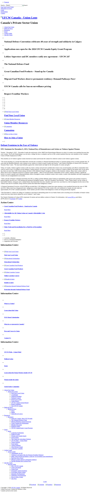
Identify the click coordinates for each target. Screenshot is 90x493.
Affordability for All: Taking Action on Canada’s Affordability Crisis (24, 213)
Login (45, 481)
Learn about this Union (11, 310)
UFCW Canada (15, 487)
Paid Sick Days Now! (17, 458)
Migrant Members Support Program (21, 421)
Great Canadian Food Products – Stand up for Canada (20, 206)
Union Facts (14, 469)
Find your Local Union (11, 255)
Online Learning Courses (11, 275)
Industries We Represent (18, 474)
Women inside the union (11, 379)
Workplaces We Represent (18, 475)
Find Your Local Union (14, 115)
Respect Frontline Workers (12, 220)
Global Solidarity (16, 445)
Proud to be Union (16, 399)
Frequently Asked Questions (19, 470)
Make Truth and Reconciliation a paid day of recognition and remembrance (32, 456)
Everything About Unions (18, 472)
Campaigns (9, 130)
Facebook (12, 198)
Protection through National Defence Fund (17, 289)
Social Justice (15, 437)
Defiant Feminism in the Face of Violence (19, 145)
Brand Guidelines (16, 404)
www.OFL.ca (71, 197)
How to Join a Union (13, 138)
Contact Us (7, 338)
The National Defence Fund (19, 420)
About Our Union (9, 27)
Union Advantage (16, 467)
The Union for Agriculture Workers (21, 439)
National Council (16, 398)
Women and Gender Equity (18, 436)
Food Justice (14, 444)
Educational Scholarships (11, 262)
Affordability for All (16, 453)
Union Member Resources (16, 123)
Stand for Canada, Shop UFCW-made (21, 418)
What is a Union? (9, 303)
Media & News (8, 28)
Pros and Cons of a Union (12, 331)
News (13, 410)
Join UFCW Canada (17, 406)
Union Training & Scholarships (20, 423)
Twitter (20, 198)
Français (6, 2)
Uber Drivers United (17, 447)
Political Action (8, 359)
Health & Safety (9, 282)
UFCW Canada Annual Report (19, 402)
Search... (3, 5)
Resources (7, 30)
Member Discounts (16, 425)
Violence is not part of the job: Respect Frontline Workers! (27, 455)
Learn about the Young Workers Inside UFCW (18, 372)
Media (13, 412)
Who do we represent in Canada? (14, 324)
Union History (15, 401)
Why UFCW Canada (17, 466)
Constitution (14, 395)
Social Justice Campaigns (11, 386)
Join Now (14, 478)
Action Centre (8, 33)
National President (16, 396)
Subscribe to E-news (17, 414)
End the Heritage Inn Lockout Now (21, 461)
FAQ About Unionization (11, 317)
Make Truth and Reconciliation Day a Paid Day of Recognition (23, 227)
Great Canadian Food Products (13, 269)
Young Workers (15, 442)
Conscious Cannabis (17, 448)
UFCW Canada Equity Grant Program (22, 428)
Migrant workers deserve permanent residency (24, 459)
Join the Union (8, 35)
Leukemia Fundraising (17, 433)
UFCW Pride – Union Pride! (12, 352)
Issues (6, 32)
